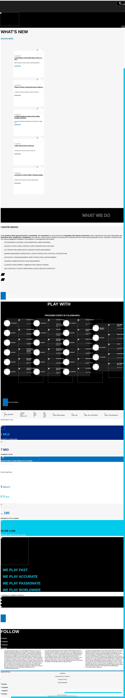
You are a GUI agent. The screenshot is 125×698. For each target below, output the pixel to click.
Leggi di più (17, 66)
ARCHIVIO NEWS (7, 38)
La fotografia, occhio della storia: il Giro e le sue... (28, 58)
